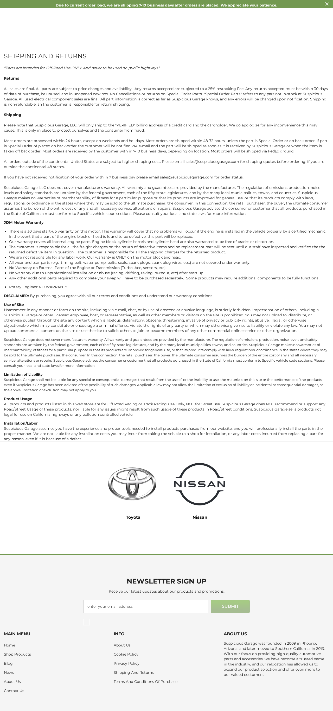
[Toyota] (133, 484)
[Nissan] (199, 484)
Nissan (200, 517)
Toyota (133, 517)
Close (327, 4)
